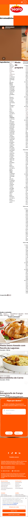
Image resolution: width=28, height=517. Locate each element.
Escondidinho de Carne (11, 377)
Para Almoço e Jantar (14, 314)
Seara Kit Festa (4, 485)
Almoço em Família (5, 343)
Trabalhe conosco (14, 457)
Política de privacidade (20, 496)
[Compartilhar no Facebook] (7, 295)
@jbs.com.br (4, 466)
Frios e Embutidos (6, 314)
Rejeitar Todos (14, 510)
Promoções (3, 489)
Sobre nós (17, 486)
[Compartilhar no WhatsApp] (10, 295)
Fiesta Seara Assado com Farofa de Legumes (12, 347)
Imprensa (17, 484)
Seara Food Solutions (5, 484)
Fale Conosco (4, 494)
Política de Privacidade (11, 504)
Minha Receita (4, 486)
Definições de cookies (14, 507)
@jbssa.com (4, 468)
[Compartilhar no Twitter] (9, 295)
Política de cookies (19, 494)
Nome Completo (10, 410)
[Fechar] (25, 498)
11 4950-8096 (16, 471)
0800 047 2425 (6, 471)
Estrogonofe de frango (11, 393)
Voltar (10, 433)
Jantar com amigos (5, 376)
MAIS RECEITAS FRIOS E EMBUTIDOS (14, 396)
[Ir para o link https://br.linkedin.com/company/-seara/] (19, 453)
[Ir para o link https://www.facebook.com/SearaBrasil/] (8, 453)
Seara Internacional (5, 482)
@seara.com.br (11, 468)
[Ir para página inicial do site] (14, 449)
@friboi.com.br (11, 466)
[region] (14, 506)
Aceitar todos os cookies (14, 514)
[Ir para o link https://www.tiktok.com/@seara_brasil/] (12, 453)
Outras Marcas (18, 482)
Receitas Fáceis (21, 314)
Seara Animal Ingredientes (7, 488)
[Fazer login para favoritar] (26, 320)
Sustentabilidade (19, 488)
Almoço (2, 391)
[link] (14, 334)
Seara (26, 313)
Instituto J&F (18, 485)
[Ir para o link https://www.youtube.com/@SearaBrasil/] (16, 453)
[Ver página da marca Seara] (17, 8)
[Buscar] (25, 2)
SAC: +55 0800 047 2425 (6, 496)
